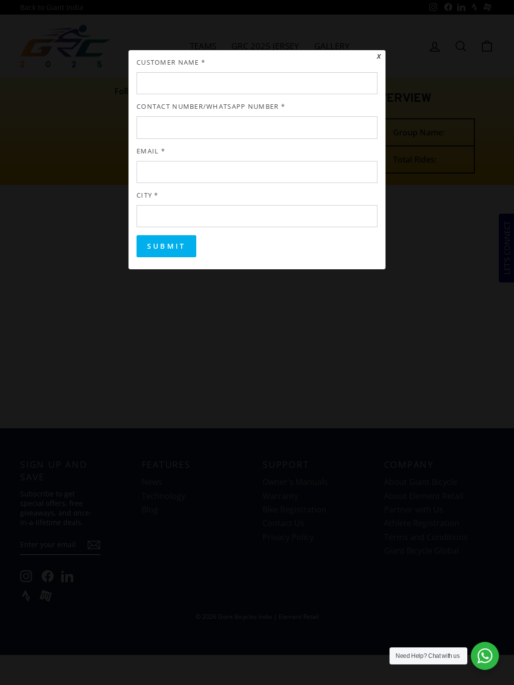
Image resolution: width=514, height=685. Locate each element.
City (148, 195)
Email (151, 151)
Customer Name (171, 62)
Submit (166, 246)
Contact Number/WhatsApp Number (211, 106)
